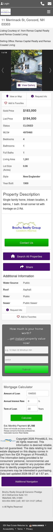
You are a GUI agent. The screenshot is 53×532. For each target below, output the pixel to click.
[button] (2, 70)
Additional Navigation (26, 481)
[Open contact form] (49, 3)
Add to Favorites (16, 103)
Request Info (40, 96)
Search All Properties (29, 256)
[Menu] (48, 11)
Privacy (29, 528)
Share (29, 267)
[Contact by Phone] (42, 3)
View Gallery (28, 85)
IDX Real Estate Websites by (15, 525)
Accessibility (8, 528)
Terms (20, 528)
